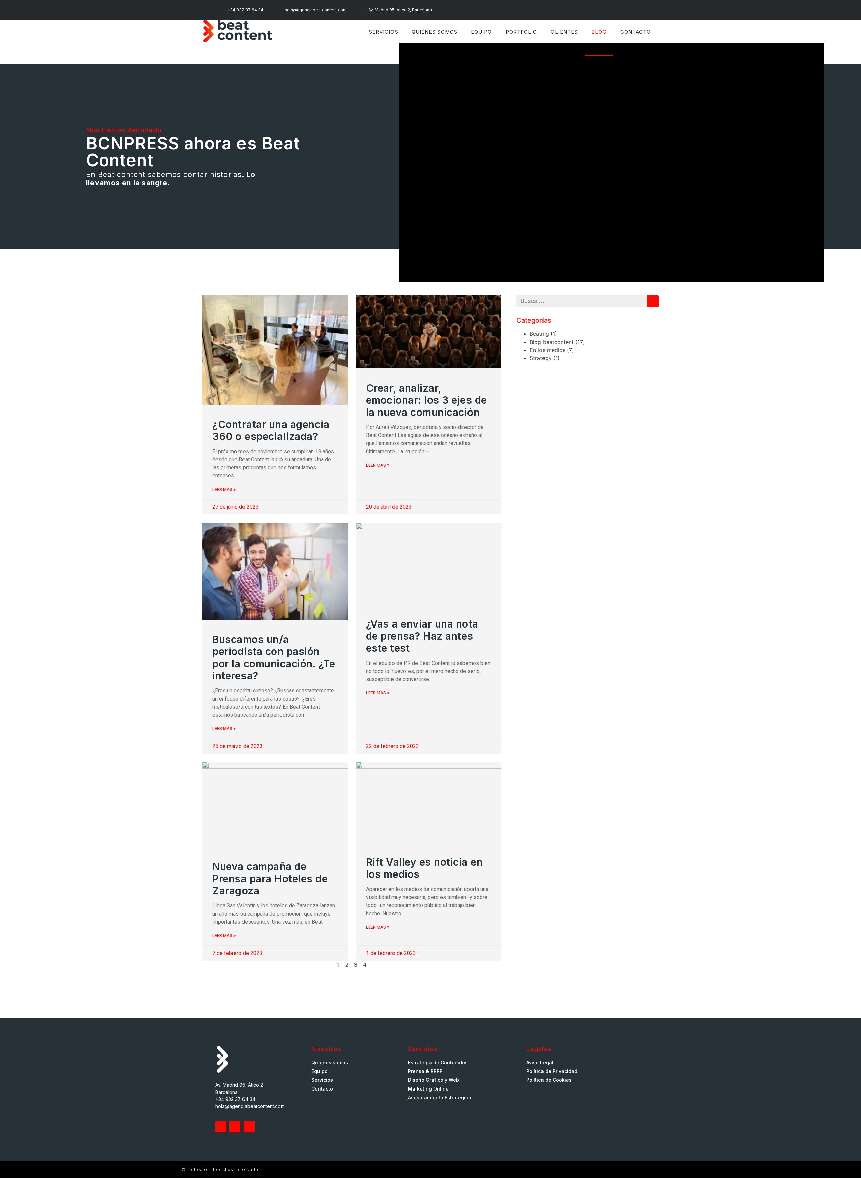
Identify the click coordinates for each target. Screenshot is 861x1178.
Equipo (481, 32)
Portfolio (521, 32)
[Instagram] (528, 10)
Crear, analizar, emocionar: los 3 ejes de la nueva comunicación (426, 400)
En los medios (547, 350)
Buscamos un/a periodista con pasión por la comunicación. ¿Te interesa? (273, 657)
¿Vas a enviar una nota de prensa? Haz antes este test (422, 636)
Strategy (541, 358)
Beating (539, 333)
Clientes (564, 32)
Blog (598, 32)
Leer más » (224, 489)
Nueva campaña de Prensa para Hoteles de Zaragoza (270, 878)
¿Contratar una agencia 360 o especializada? (270, 430)
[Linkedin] (515, 10)
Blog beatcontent (552, 341)
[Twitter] (220, 1126)
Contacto (635, 32)
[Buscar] (653, 301)
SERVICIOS (383, 32)
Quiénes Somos (434, 32)
